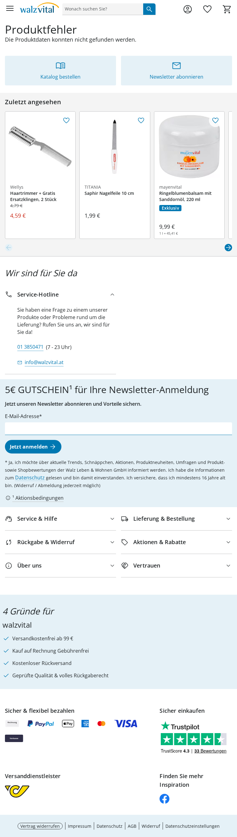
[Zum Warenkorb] (227, 9)
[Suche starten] (149, 8)
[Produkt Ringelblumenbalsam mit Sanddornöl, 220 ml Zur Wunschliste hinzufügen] (215, 120)
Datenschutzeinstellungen (192, 826)
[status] (101, 9)
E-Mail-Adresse (22, 416)
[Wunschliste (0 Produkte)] (207, 9)
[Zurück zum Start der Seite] (231, 794)
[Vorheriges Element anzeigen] (8, 247)
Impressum (79, 826)
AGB (132, 826)
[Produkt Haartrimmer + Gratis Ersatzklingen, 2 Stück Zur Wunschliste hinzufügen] (66, 120)
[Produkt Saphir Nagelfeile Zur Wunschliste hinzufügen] (141, 120)
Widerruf (151, 826)
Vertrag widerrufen (40, 826)
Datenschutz (30, 477)
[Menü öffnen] (10, 9)
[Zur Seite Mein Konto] (188, 9)
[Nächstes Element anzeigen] (228, 247)
